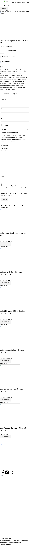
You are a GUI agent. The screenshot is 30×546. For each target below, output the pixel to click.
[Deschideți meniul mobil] (1, 2)
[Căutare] (9, 2)
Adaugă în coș (12, 50)
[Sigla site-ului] (6, 2)
